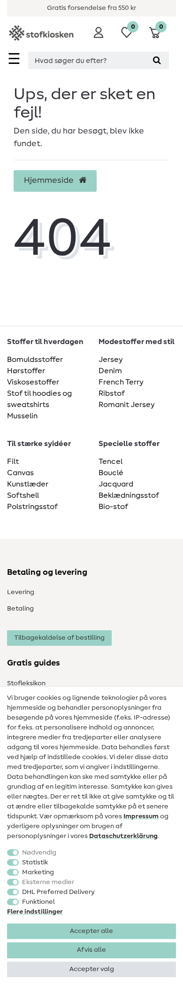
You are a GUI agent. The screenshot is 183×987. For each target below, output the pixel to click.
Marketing (38, 872)
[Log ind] (98, 32)
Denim (110, 371)
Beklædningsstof (129, 495)
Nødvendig (39, 852)
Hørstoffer (26, 371)
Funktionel (38, 902)
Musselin (22, 416)
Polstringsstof (32, 506)
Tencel (110, 461)
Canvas (20, 473)
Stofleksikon (26, 683)
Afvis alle (91, 950)
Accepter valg (91, 969)
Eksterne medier (48, 882)
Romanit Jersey (127, 404)
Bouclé (111, 473)
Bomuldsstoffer (35, 359)
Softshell (23, 495)
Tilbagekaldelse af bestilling (59, 637)
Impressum (141, 816)
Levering (20, 592)
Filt (13, 461)
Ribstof (112, 393)
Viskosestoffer (33, 382)
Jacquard (116, 484)
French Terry (121, 382)
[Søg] (157, 60)
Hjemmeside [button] (50, 180)
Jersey (111, 359)
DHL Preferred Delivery (58, 892)
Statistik (35, 862)
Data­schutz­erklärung (123, 836)
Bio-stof (113, 506)
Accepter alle (91, 931)
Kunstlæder (27, 484)
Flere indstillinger (35, 912)
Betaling (20, 608)
